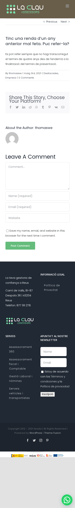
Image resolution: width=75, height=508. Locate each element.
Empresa (10, 77)
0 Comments (26, 77)
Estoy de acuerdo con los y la (54, 379)
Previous (51, 21)
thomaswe (15, 73)
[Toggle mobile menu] (68, 6)
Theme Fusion (52, 433)
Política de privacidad (54, 386)
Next (64, 21)
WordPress (35, 433)
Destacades (51, 73)
